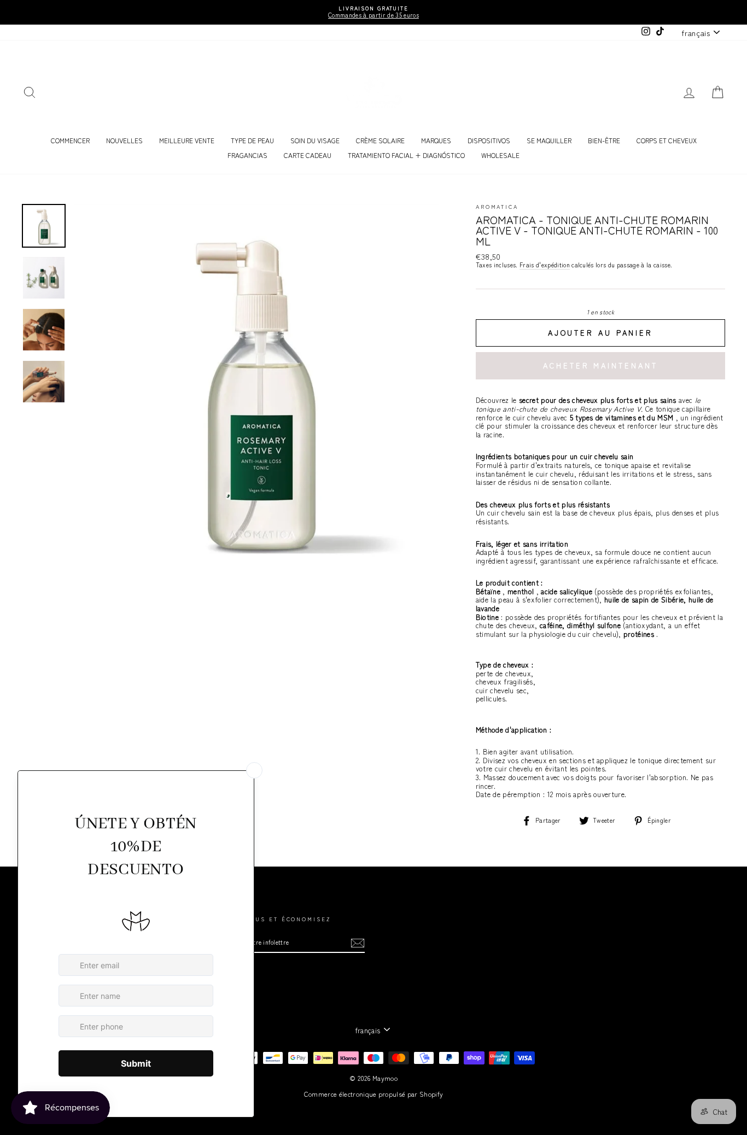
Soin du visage (315, 140)
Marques (436, 140)
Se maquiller (549, 140)
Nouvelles (124, 140)
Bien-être (604, 140)
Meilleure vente (186, 140)
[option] (373, 12)
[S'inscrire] (358, 943)
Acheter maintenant (600, 365)
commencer (70, 140)
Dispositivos (489, 140)
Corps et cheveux (667, 140)
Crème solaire (380, 140)
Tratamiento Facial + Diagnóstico (406, 155)
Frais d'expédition (545, 265)
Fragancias (247, 155)
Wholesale (500, 155)
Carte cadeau (307, 155)
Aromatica (497, 206)
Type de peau (252, 140)
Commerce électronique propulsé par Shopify (373, 1093)
